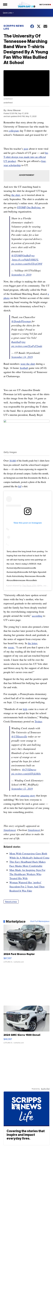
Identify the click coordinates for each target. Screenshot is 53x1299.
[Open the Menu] (5, 4)
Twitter (38, 721)
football (24, 368)
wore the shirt (27, 363)
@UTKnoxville (19, 736)
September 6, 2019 (21, 274)
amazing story (27, 795)
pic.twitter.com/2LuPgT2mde (26, 346)
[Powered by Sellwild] (45, 1089)
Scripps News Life (14, 27)
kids (25, 709)
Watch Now (44, 4)
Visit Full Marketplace (39, 921)
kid (19, 486)
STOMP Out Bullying (29, 207)
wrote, (11, 647)
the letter (32, 643)
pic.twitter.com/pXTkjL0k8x (26, 773)
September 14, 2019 (22, 357)
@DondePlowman (21, 321)
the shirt (15, 195)
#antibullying (18, 342)
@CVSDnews (29, 769)
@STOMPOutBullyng (23, 255)
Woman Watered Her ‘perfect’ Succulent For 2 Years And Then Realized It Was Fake (26, 886)
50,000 (12, 460)
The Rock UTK (29, 585)
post (26, 148)
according (37, 615)
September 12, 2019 (22, 788)
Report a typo (11, 901)
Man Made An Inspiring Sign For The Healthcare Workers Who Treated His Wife (27, 874)
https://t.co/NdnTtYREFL (25, 259)
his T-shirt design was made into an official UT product (26, 157)
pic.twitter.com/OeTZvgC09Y (26, 263)
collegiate (14, 130)
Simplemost (10, 830)
